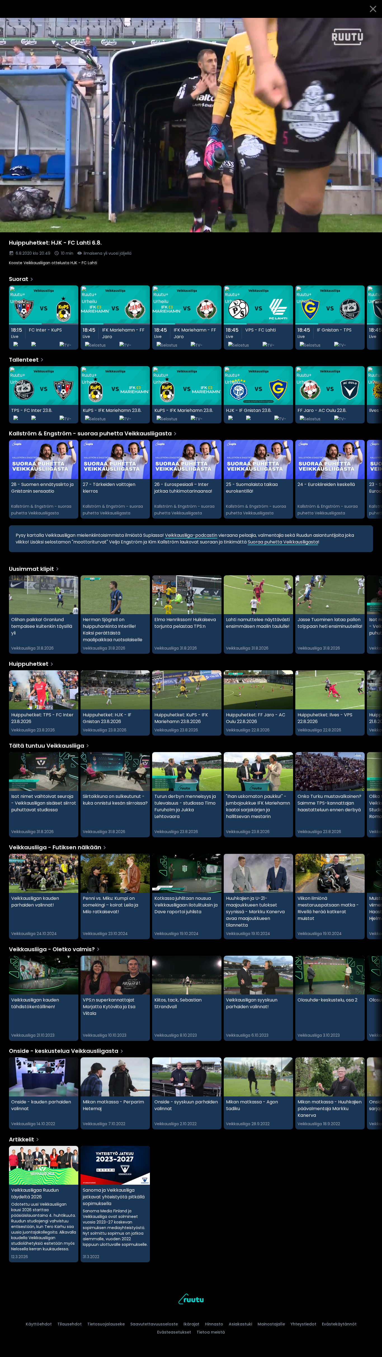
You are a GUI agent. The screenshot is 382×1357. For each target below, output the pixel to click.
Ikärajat (191, 1324)
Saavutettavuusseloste (154, 1324)
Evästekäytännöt (339, 1324)
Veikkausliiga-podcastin (191, 535)
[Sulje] (373, 9)
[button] (191, 125)
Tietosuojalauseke (106, 1324)
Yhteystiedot (303, 1324)
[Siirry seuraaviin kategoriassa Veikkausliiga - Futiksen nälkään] (373, 896)
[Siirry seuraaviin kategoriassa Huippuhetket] (373, 703)
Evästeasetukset (174, 1332)
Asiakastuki (240, 1324)
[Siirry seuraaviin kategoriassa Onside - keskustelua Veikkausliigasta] (373, 1093)
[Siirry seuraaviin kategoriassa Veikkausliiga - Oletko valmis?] (373, 998)
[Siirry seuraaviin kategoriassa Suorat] (373, 317)
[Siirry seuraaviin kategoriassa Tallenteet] (373, 395)
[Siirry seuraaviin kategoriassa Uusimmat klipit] (373, 614)
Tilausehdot (69, 1324)
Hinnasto (214, 1324)
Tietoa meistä (211, 1332)
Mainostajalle (271, 1324)
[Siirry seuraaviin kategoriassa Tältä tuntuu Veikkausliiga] (373, 795)
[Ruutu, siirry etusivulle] (191, 1300)
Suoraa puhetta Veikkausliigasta (283, 542)
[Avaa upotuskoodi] (371, 24)
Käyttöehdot (39, 1324)
